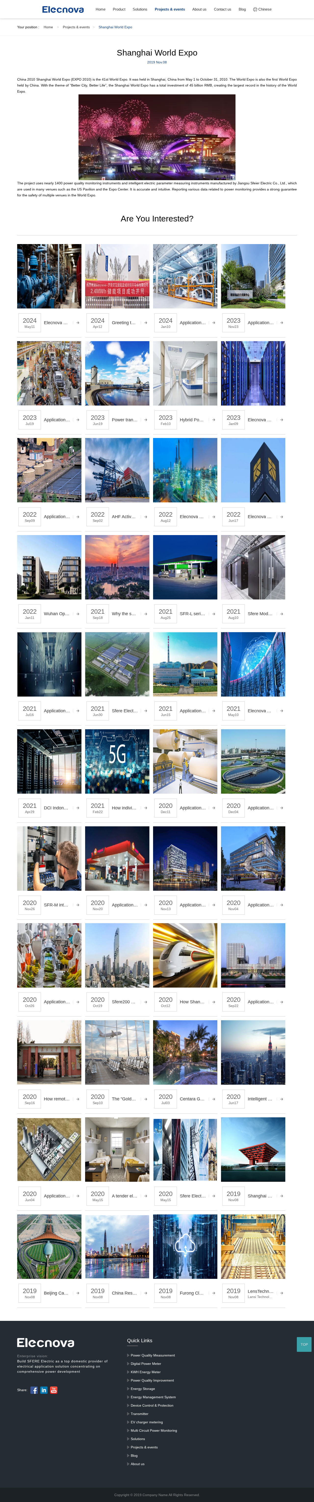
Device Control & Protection (152, 1405)
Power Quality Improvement (152, 1380)
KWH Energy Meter (146, 1372)
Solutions (140, 9)
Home (100, 9)
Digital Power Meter (146, 1364)
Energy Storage (143, 1389)
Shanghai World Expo (115, 27)
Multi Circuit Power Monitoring (154, 1430)
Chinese (264, 9)
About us (199, 9)
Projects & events (170, 9)
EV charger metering (147, 1422)
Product (119, 9)
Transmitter (139, 1414)
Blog (242, 9)
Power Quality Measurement (153, 1355)
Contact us (222, 9)
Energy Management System (153, 1397)
